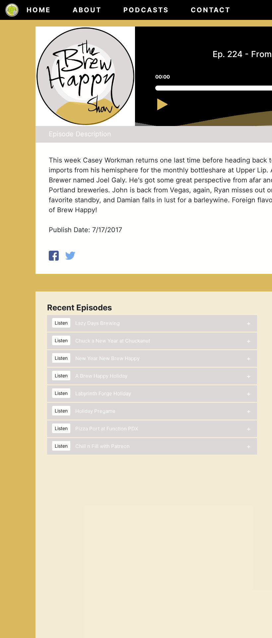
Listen (61, 323)
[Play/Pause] (169, 107)
